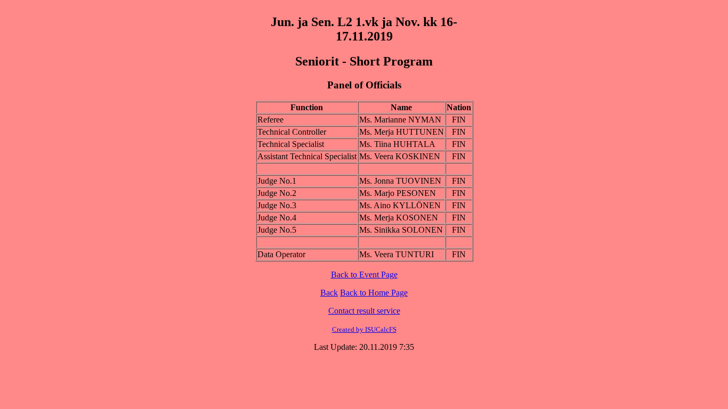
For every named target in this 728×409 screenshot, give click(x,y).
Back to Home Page (374, 292)
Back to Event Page (364, 274)
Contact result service (364, 310)
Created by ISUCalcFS (364, 329)
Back (329, 292)
